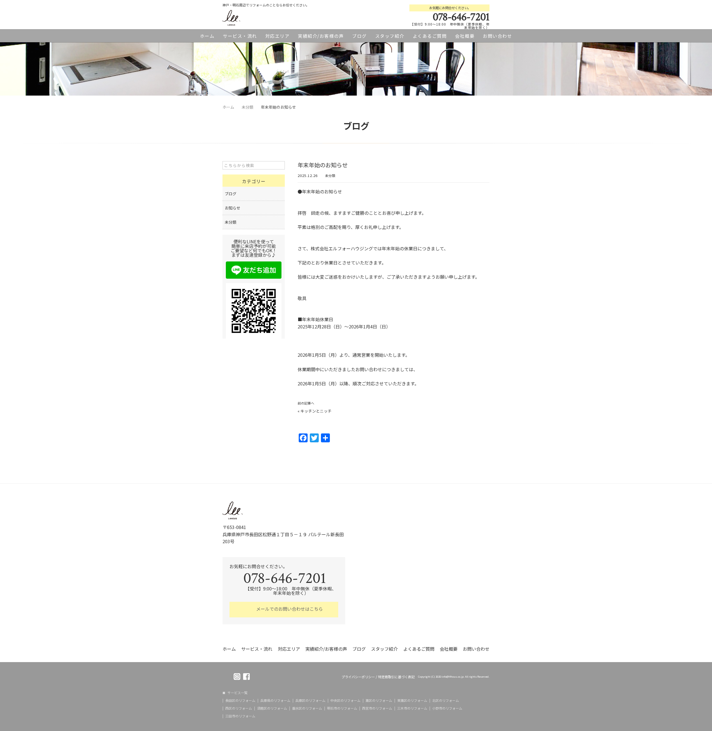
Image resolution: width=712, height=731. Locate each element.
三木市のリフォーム (412, 708)
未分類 (330, 175)
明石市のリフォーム (342, 708)
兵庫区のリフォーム (310, 700)
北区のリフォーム (445, 700)
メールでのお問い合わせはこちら (289, 608)
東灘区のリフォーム (412, 700)
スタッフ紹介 (389, 36)
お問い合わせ (497, 36)
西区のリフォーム (238, 708)
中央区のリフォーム (345, 700)
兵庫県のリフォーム (275, 700)
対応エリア (277, 36)
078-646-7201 (461, 17)
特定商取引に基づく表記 (396, 676)
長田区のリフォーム (240, 700)
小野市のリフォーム (447, 708)
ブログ (359, 36)
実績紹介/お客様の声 (321, 36)
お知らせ (232, 208)
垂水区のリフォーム (307, 708)
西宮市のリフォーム (377, 708)
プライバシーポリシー (358, 676)
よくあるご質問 (430, 36)
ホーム (207, 36)
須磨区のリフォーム (272, 708)
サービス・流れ (240, 36)
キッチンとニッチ (316, 411)
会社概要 (464, 36)
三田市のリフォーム (240, 716)
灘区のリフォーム (378, 700)
